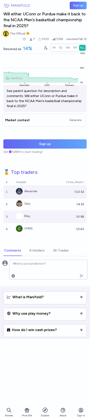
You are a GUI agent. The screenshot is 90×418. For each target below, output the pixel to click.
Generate (75, 120)
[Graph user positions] (45, 47)
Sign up (78, 5)
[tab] (12, 250)
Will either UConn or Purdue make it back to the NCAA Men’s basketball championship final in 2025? (44, 101)
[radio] (54, 48)
